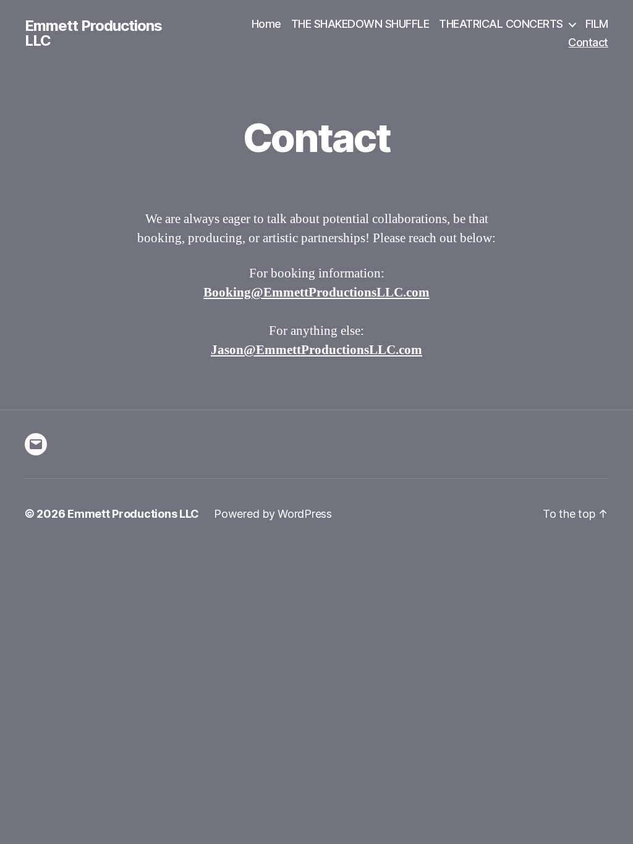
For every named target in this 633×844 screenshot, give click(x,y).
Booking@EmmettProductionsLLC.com (316, 292)
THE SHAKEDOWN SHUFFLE (360, 23)
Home (266, 23)
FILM (596, 23)
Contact (588, 42)
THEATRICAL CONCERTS (501, 23)
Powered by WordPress (273, 513)
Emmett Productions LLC (93, 33)
